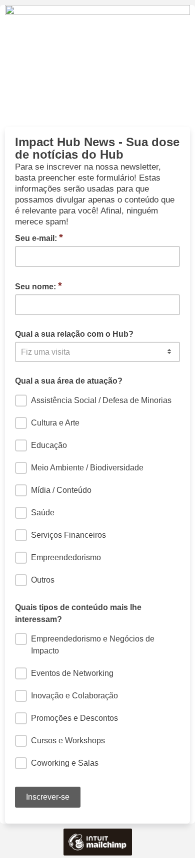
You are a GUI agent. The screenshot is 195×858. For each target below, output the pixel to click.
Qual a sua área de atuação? (68, 381)
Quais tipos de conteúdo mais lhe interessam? (78, 613)
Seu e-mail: (39, 237)
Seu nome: (38, 285)
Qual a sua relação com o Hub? (74, 334)
